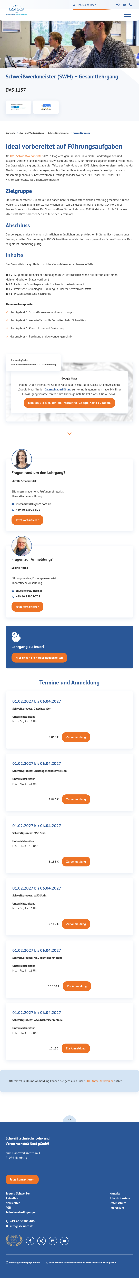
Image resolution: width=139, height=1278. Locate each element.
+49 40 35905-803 (28, 510)
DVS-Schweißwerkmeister (26, 156)
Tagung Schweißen (18, 1193)
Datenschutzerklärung (57, 389)
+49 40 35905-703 (28, 596)
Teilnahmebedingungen (21, 1212)
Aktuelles (12, 1198)
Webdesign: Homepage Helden (24, 1262)
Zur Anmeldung (76, 737)
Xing (41, 1241)
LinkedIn (53, 1241)
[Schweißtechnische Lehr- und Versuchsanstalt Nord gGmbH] (16, 10)
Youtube (64, 1241)
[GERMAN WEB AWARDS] (14, 1240)
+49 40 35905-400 (131, 5)
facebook (30, 1241)
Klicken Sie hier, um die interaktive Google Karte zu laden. (69, 402)
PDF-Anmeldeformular (99, 1081)
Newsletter (118, 5)
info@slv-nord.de (125, 5)
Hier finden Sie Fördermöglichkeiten (39, 657)
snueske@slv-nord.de (29, 591)
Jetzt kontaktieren (27, 520)
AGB (8, 1208)
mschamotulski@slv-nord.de (33, 504)
